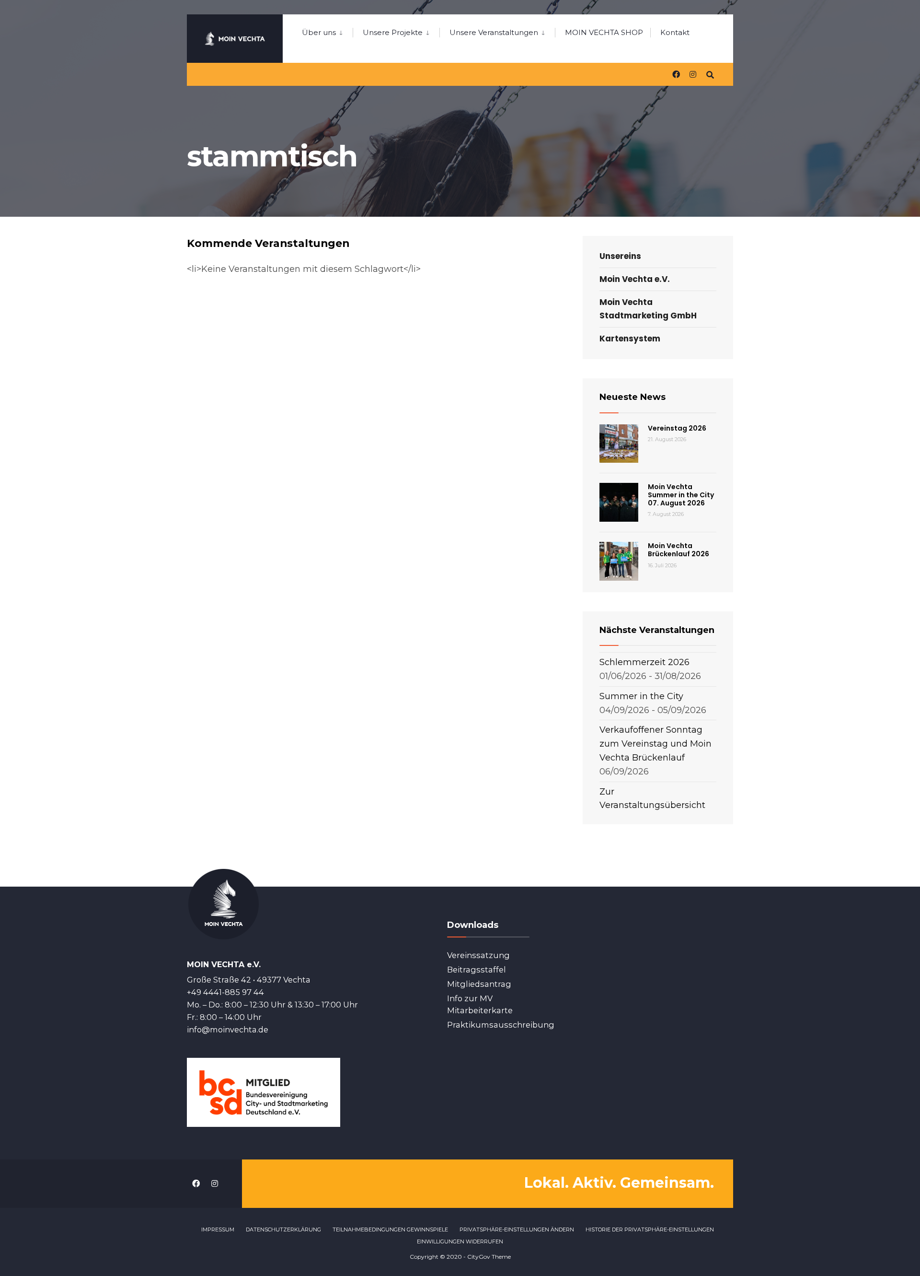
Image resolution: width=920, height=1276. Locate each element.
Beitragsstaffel (476, 969)
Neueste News (632, 397)
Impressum (217, 1229)
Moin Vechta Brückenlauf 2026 (678, 550)
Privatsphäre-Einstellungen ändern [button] (517, 1229)
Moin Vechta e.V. (634, 279)
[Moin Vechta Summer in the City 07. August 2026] (618, 502)
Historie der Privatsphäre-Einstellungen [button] (650, 1229)
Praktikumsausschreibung (500, 1025)
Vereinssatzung (478, 955)
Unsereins (620, 256)
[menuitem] (327, 30)
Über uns (319, 32)
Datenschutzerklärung (283, 1229)
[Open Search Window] (710, 74)
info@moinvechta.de (227, 1029)
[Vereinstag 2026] (618, 443)
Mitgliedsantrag (479, 984)
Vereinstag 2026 (677, 428)
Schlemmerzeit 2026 (644, 662)
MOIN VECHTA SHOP (604, 32)
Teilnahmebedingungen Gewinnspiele (390, 1229)
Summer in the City (641, 696)
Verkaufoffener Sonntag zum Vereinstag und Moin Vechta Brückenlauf (655, 744)
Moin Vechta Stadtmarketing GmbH (648, 308)
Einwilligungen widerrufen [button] (460, 1241)
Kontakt (675, 32)
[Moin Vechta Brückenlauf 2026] (618, 561)
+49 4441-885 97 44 (225, 992)
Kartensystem (629, 338)
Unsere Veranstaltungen (493, 32)
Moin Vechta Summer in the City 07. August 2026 (681, 495)
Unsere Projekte (393, 32)
